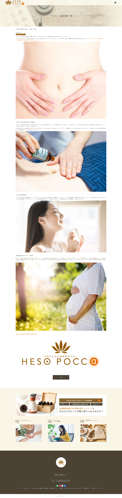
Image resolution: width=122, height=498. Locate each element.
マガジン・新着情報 (60, 488)
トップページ (20, 488)
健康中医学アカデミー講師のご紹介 (49, 488)
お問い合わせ (80, 488)
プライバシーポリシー (100, 488)
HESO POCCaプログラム (20, 34)
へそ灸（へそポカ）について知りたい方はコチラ (26, 334)
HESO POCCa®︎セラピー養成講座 (37, 488)
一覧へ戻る (61, 377)
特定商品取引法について (87, 488)
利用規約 (94, 488)
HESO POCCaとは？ (27, 488)
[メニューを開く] (115, 2)
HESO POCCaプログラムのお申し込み (70, 488)
